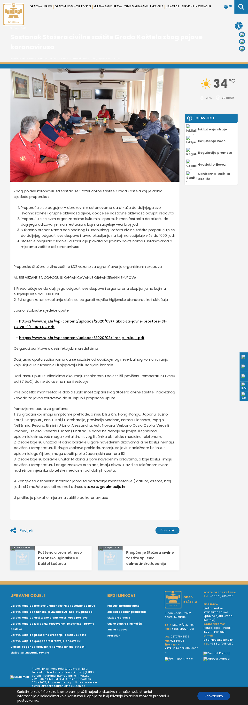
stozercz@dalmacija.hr (105, 486)
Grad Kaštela (18, 58)
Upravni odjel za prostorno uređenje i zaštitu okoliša (48, 635)
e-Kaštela (156, 6)
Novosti (33, 58)
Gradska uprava (41, 6)
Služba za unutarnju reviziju (29, 652)
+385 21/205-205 (182, 625)
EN (230, 6)
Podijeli (26, 530)
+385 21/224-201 (183, 629)
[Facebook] (242, 34)
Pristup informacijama (123, 606)
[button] (238, 25)
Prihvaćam (214, 696)
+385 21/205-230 (221, 644)
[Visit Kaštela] (242, 48)
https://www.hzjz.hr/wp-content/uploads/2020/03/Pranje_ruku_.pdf (81, 337)
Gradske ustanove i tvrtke (73, 6)
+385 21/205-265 (221, 596)
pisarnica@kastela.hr (218, 640)
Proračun (113, 635)
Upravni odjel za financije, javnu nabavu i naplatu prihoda (51, 612)
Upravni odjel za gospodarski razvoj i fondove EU (45, 641)
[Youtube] (242, 41)
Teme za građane (136, 6)
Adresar (224, 659)
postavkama (27, 700)
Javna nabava (117, 629)
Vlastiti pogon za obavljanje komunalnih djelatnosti (47, 647)
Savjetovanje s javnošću (124, 624)
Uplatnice (172, 6)
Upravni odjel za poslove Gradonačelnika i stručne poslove (52, 606)
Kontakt (224, 653)
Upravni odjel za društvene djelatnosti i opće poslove (49, 618)
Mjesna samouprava (108, 6)
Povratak (168, 530)
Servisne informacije (196, 6)
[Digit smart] (21, 677)
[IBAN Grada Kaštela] (182, 659)
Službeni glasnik (118, 618)
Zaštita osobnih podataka (126, 612)
